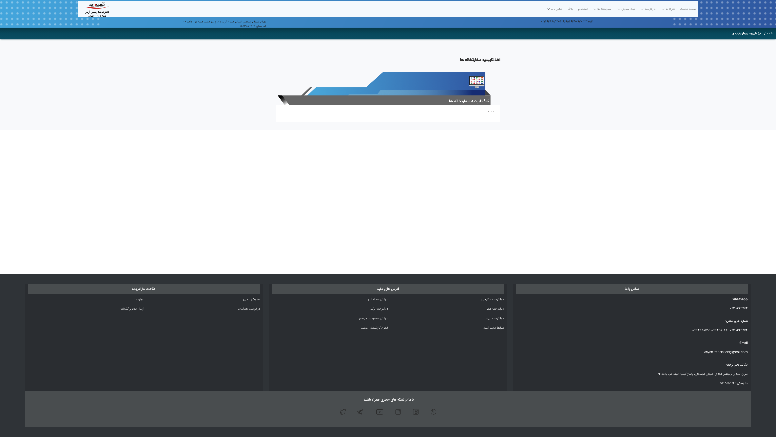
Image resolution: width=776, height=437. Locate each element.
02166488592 (549, 21)
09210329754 (584, 21)
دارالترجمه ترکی (379, 308)
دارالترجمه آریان (494, 318)
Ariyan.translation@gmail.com (726, 352)
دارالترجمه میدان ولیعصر (373, 318)
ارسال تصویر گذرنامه (132, 308)
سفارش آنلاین (251, 299)
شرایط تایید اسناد (493, 327)
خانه (770, 33)
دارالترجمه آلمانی (378, 299)
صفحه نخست (688, 10)
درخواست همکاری (249, 308)
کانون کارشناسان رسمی (374, 327)
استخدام (583, 9)
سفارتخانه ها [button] (604, 9)
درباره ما (139, 299)
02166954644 (567, 21)
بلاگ (570, 9)
